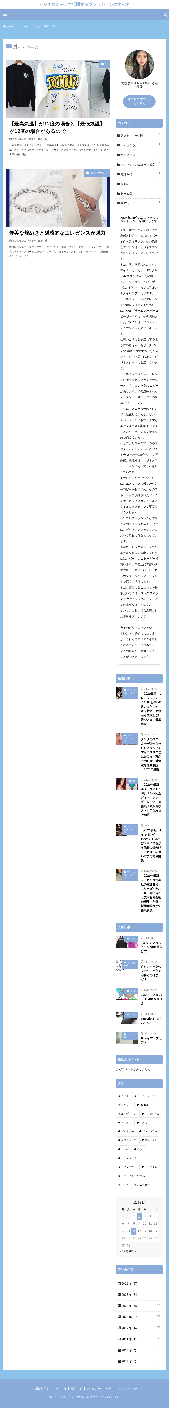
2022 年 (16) (129, 1328)
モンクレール (152, 1113)
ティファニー (128, 1167)
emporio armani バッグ (151, 1021)
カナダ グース (129, 1158)
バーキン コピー (139, 558)
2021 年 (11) (129, 1339)
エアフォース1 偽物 (133, 426)
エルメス (126, 1122)
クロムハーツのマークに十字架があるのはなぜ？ (151, 973)
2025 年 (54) (129, 1294)
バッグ (127, 155)
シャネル (126, 1105)
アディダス (151, 1167)
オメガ (143, 1122)
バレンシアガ (149, 1131)
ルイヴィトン (128, 1113)
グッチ (125, 1185)
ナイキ (125, 1096)
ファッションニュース (137, 164)
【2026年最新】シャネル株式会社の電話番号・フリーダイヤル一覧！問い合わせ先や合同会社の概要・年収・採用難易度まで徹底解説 (151, 893)
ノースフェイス (146, 1096)
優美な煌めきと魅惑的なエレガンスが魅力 (57, 233)
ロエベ (125, 1149)
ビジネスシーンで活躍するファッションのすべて (84, 4)
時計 (126, 174)
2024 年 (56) (129, 1306)
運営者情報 (41, 1388)
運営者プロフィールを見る (139, 101)
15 (134, 1231)
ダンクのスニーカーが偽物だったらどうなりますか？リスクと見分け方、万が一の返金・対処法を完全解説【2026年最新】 (151, 754)
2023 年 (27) (129, 1317)
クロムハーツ (128, 1140)
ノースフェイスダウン (133, 1176)
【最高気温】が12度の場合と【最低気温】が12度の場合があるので (57, 128)
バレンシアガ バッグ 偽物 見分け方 (151, 999)
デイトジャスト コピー (143, 524)
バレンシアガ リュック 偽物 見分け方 (151, 947)
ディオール (127, 1131)
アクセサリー (132, 135)
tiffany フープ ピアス (151, 1040)
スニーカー (143, 1185)
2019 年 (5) (128, 1361)
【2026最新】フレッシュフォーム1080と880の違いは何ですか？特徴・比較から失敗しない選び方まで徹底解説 (151, 709)
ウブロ (141, 1149)
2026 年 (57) (129, 1283)
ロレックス (151, 1140)
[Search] (166, 15)
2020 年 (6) (128, 1350)
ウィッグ (128, 145)
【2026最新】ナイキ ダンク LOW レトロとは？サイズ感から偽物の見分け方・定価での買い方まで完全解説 (151, 845)
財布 (126, 193)
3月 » (132, 1251)
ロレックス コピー (146, 385)
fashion (144, 1105)
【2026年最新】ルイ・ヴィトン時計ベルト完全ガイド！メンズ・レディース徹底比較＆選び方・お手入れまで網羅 (151, 800)
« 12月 (124, 1251)
